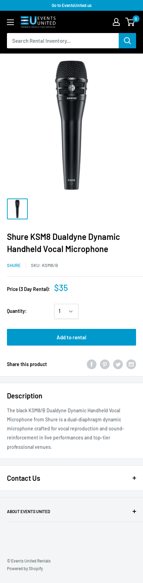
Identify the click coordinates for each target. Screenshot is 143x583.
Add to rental (71, 337)
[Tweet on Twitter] (118, 364)
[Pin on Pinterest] (105, 364)
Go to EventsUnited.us (72, 5)
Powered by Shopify (25, 568)
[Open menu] (10, 22)
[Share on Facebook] (91, 364)
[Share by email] (131, 364)
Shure (14, 265)
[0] (130, 22)
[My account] (116, 22)
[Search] (127, 40)
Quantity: (17, 311)
